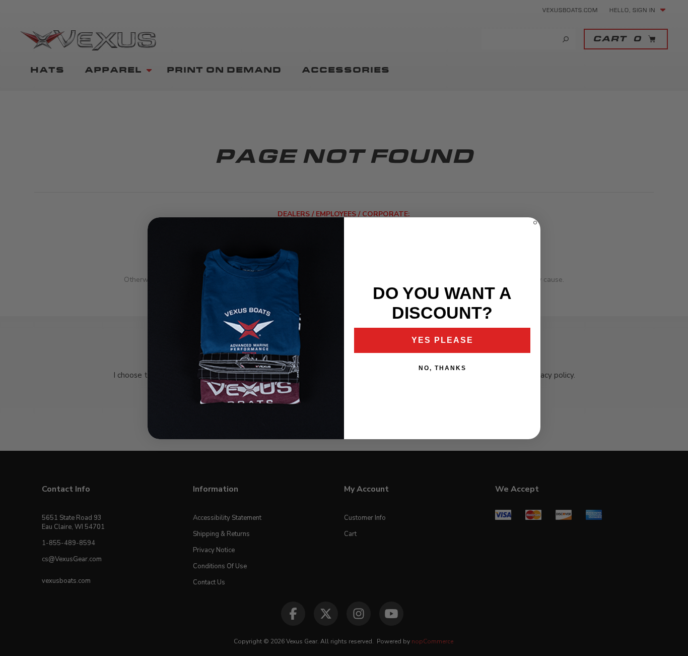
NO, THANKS (442, 368)
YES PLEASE (442, 340)
